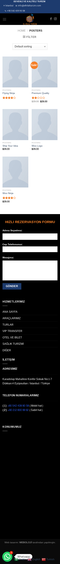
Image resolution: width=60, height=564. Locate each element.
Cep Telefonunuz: (12, 245)
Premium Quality (40, 93)
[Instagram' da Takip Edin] (55, 18)
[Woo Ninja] (15, 172)
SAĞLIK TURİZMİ (13, 343)
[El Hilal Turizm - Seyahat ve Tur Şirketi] (30, 19)
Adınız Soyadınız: (12, 230)
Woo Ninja (7, 193)
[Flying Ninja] (15, 72)
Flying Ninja (8, 93)
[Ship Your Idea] (15, 124)
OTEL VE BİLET (12, 337)
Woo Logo (37, 145)
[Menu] (4, 19)
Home (22, 30)
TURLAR (8, 324)
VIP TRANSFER (12, 331)
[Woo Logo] (45, 124)
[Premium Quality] (45, 72)
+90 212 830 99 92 (18, 410)
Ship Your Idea (10, 145)
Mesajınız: (8, 257)
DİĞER (6, 350)
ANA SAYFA (10, 311)
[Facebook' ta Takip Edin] (51, 18)
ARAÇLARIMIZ (11, 318)
